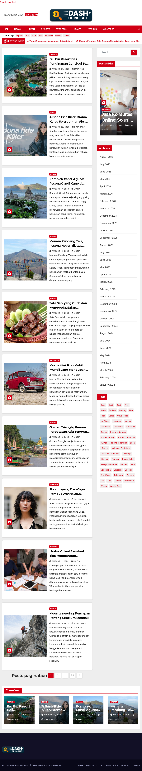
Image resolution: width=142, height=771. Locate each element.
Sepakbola (106, 470)
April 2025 (105, 274)
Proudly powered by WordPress (16, 765)
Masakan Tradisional (110, 453)
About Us (90, 765)
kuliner (66, 36)
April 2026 (105, 186)
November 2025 (108, 223)
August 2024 (107, 333)
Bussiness (54, 546)
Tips (41, 36)
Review (124, 464)
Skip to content (8, 2)
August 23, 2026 (61, 127)
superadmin (80, 499)
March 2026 (106, 193)
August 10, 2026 (61, 623)
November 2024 (108, 311)
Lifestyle (54, 484)
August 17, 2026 (60, 189)
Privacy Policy (112, 765)
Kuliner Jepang (108, 437)
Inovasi (58, 36)
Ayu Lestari (80, 623)
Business (106, 109)
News (17, 29)
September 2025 (109, 237)
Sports (45, 29)
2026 (34, 36)
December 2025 (108, 215)
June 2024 (105, 348)
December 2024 (108, 304)
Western (61, 29)
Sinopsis (118, 470)
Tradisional (129, 480)
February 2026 (108, 201)
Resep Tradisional (109, 464)
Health (77, 29)
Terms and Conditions (130, 765)
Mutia (77, 189)
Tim (102, 480)
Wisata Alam (115, 486)
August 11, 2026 (60, 561)
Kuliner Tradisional (126, 437)
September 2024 (109, 326)
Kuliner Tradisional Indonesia (114, 443)
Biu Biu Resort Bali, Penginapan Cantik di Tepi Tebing (69, 63)
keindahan (105, 426)
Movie (52, 112)
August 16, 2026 (61, 251)
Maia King (79, 69)
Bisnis (103, 410)
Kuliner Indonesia (118, 432)
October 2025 (107, 230)
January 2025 (107, 296)
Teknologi (118, 475)
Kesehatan (118, 426)
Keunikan (49, 36)
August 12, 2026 (61, 499)
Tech (32, 29)
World (92, 29)
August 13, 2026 (61, 437)
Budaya (112, 410)
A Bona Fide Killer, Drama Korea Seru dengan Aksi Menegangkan (68, 121)
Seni (133, 464)
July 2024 (105, 340)
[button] (139, 29)
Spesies (128, 470)
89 (72, 675)
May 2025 (105, 267)
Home (80, 765)
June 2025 (105, 259)
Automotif (54, 360)
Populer (19, 36)
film (131, 410)
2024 (103, 405)
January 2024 (107, 384)
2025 (27, 36)
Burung (122, 410)
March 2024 (106, 370)
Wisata (53, 174)
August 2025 (106, 245)
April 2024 (105, 362)
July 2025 (105, 252)
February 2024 (108, 377)
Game (111, 416)
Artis (127, 405)
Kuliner (53, 298)
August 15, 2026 (61, 313)
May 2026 (105, 179)
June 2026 (105, 171)
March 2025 (106, 281)
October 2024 (107, 318)
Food (103, 416)
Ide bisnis (105, 421)
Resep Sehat (128, 459)
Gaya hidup (122, 416)
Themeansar (56, 765)
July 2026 (105, 164)
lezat (132, 443)
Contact (109, 29)
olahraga (127, 453)
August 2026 (106, 157)
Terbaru (130, 475)
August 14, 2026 (61, 375)
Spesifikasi (106, 475)
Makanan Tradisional (121, 448)
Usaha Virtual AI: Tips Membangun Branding (67, 555)
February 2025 (108, 289)
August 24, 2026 (61, 69)
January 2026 (107, 208)
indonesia (117, 421)
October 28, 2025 (113, 125)
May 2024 (105, 355)
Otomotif (104, 459)
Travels (53, 54)
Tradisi (118, 480)
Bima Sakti (80, 127)
